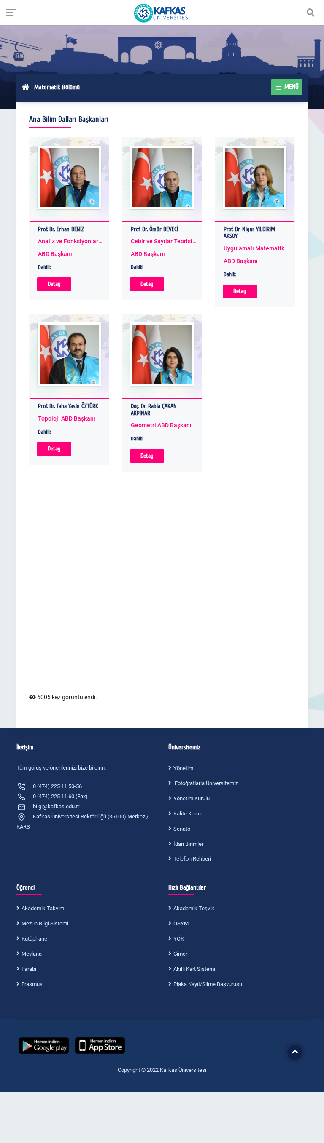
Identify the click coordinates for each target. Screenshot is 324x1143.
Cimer (180, 954)
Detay (54, 284)
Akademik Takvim (43, 908)
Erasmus (32, 984)
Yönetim (183, 768)
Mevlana (32, 954)
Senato (181, 829)
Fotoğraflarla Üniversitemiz (205, 783)
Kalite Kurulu (188, 813)
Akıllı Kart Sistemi (194, 969)
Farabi (29, 969)
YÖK (178, 938)
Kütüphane (34, 938)
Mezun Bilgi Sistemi (45, 923)
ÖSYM (181, 923)
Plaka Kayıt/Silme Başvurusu (207, 984)
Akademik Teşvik (193, 908)
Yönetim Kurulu (191, 798)
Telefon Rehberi (192, 858)
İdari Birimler (188, 844)
